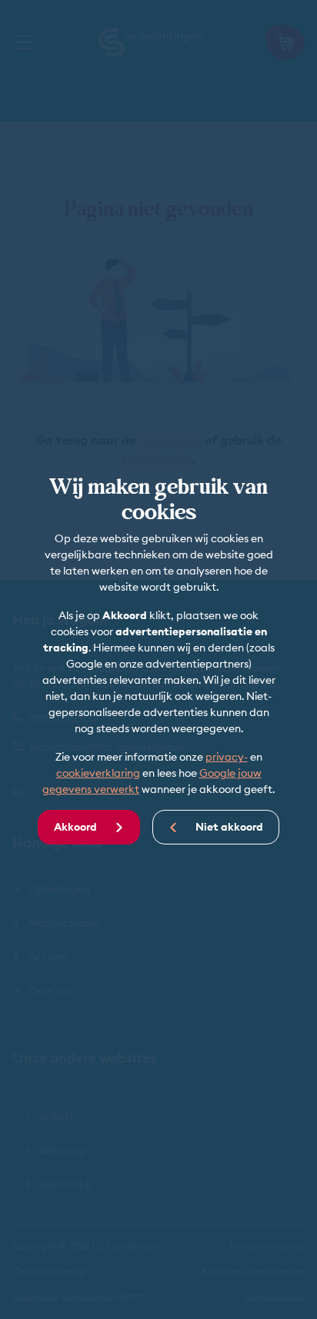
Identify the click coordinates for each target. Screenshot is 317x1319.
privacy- (226, 757)
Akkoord (76, 827)
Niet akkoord (228, 827)
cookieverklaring (98, 773)
